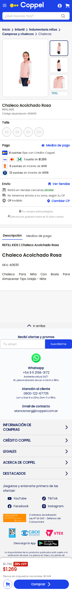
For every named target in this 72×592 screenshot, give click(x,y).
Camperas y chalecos (18, 34)
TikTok (53, 498)
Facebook (21, 506)
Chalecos (44, 34)
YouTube (19, 498)
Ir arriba (39, 326)
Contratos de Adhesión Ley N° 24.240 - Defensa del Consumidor (45, 518)
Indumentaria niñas (43, 29)
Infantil (20, 29)
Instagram (56, 506)
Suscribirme (58, 344)
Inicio (6, 29)
